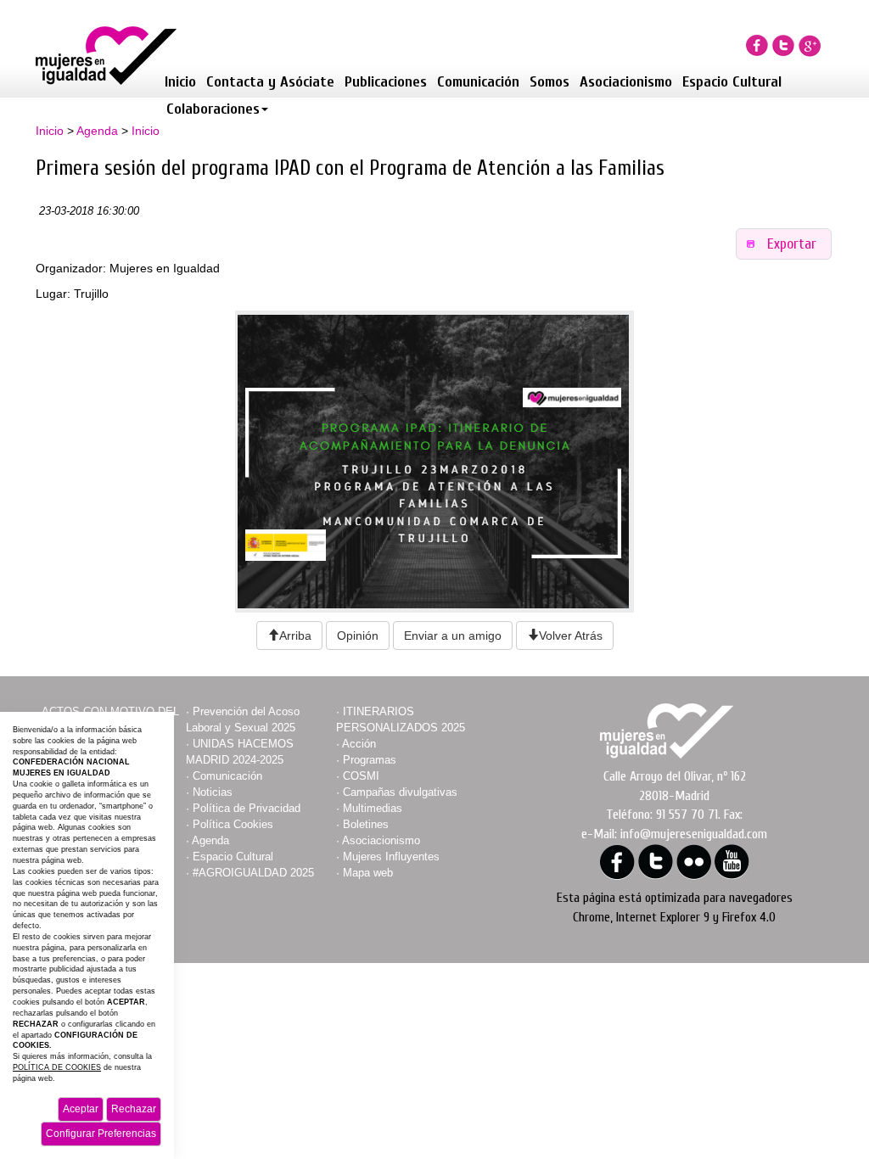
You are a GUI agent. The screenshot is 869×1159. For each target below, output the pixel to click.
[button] (784, 244)
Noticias (213, 792)
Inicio (180, 82)
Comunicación (478, 82)
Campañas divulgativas (400, 792)
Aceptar (80, 1109)
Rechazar (133, 1109)
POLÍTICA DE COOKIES (57, 1067)
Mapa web (368, 872)
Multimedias (372, 808)
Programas (369, 759)
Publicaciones (386, 82)
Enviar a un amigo (453, 635)
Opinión (357, 635)
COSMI (361, 776)
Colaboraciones (213, 109)
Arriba (295, 635)
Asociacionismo (626, 82)
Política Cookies (233, 824)
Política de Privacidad (246, 808)
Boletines (366, 824)
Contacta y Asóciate (270, 82)
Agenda (97, 130)
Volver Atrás (571, 635)
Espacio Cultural (732, 82)
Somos (549, 82)
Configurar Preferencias (101, 1133)
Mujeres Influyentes (391, 856)
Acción (359, 743)
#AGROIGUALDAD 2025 (253, 872)
